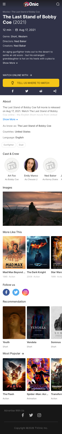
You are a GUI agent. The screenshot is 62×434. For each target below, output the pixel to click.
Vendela (31, 342)
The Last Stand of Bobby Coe (26, 11)
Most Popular (11, 353)
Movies (6, 11)
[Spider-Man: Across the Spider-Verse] (38, 374)
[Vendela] (38, 322)
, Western (22, 36)
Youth (6, 342)
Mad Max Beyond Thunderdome (14, 272)
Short (14, 36)
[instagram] (25, 294)
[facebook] (6, 294)
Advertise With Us (14, 410)
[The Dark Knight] (38, 252)
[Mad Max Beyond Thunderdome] (14, 252)
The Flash (8, 394)
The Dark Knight (36, 272)
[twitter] (15, 294)
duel (21, 144)
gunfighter (9, 144)
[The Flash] (14, 374)
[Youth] (14, 322)
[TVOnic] (31, 4)
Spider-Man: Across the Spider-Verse (38, 394)
